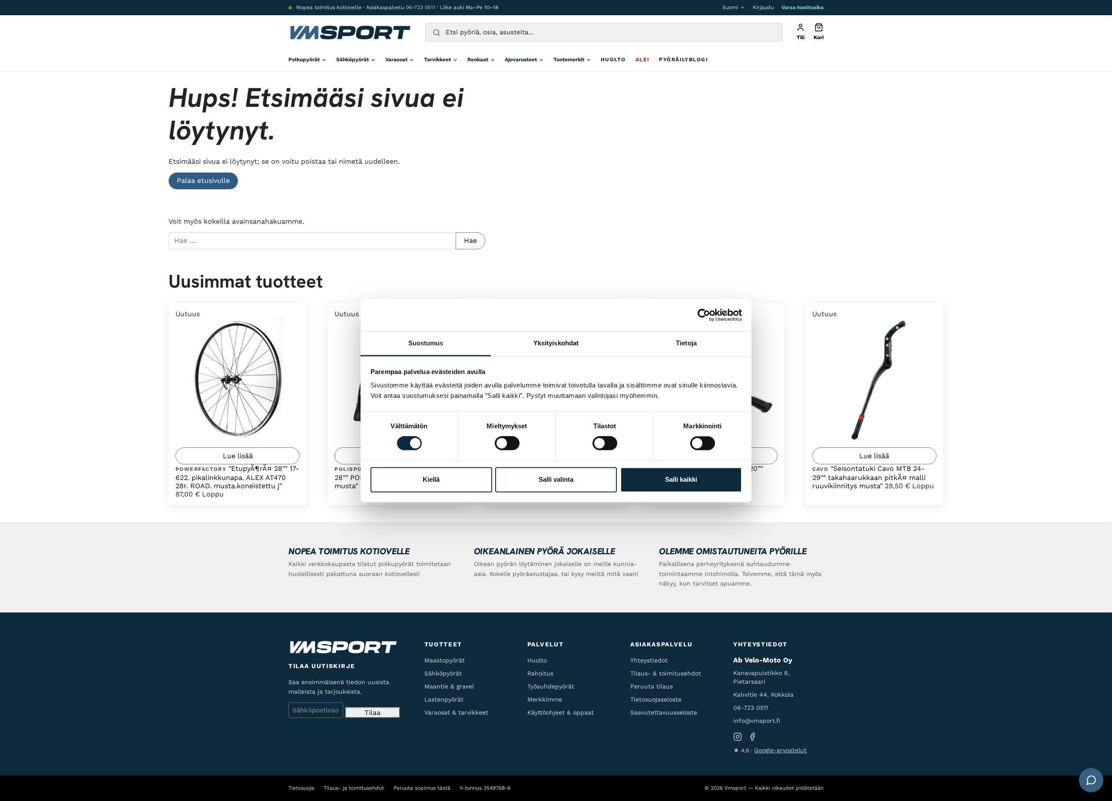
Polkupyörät (304, 59)
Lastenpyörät (443, 699)
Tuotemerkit (568, 59)
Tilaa (372, 712)
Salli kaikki (681, 479)
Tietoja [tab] (686, 343)
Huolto (613, 59)
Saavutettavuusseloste (663, 712)
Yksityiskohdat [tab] (556, 343)
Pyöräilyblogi (683, 59)
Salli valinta (556, 479)
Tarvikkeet (437, 59)
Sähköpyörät (352, 59)
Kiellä (431, 479)
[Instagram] (737, 736)
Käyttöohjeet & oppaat (560, 712)
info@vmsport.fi (756, 720)
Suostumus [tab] (425, 343)
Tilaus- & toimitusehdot (665, 673)
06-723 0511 (420, 7)
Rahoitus (540, 673)
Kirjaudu (763, 7)
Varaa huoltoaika (802, 7)
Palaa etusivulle (203, 180)
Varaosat (396, 59)
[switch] (507, 443)
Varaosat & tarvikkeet (456, 712)
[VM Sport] (349, 32)
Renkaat (477, 59)
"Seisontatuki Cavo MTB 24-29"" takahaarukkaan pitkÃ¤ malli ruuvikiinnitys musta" (869, 477)
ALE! (642, 59)
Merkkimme (544, 699)
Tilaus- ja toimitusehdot (354, 788)
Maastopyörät (444, 660)
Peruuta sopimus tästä (422, 788)
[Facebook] (752, 736)
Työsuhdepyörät (550, 686)
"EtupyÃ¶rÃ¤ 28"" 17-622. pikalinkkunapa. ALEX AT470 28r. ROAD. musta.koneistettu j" (237, 477)
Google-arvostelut (780, 750)
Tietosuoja (301, 788)
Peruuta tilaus (651, 686)
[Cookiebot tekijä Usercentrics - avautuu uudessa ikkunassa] (704, 314)
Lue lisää (238, 456)
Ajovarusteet (521, 59)
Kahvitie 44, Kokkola (763, 694)
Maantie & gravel (449, 686)
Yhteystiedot (649, 660)
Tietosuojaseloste (656, 699)
